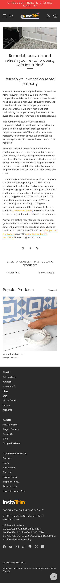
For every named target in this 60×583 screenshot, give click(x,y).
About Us (8, 434)
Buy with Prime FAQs (14, 491)
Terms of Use (10, 486)
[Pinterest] (30, 546)
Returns (7, 472)
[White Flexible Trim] (30, 324)
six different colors (22, 210)
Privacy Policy (10, 477)
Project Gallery (11, 429)
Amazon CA (9, 386)
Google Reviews (11, 443)
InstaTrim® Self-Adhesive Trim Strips (27, 568)
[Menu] (4, 16)
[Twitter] (36, 546)
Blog (5, 438)
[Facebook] (4, 546)
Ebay (5, 391)
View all (52, 290)
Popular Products (18, 289)
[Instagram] (17, 546)
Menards (7, 409)
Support (7, 458)
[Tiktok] (23, 546)
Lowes (6, 405)
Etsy (5, 395)
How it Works (10, 424)
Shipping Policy (11, 481)
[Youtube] (10, 546)
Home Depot (9, 400)
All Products (9, 377)
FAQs (6, 463)
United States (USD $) (13, 562)
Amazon (7, 381)
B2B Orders (9, 467)
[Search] (11, 16)
